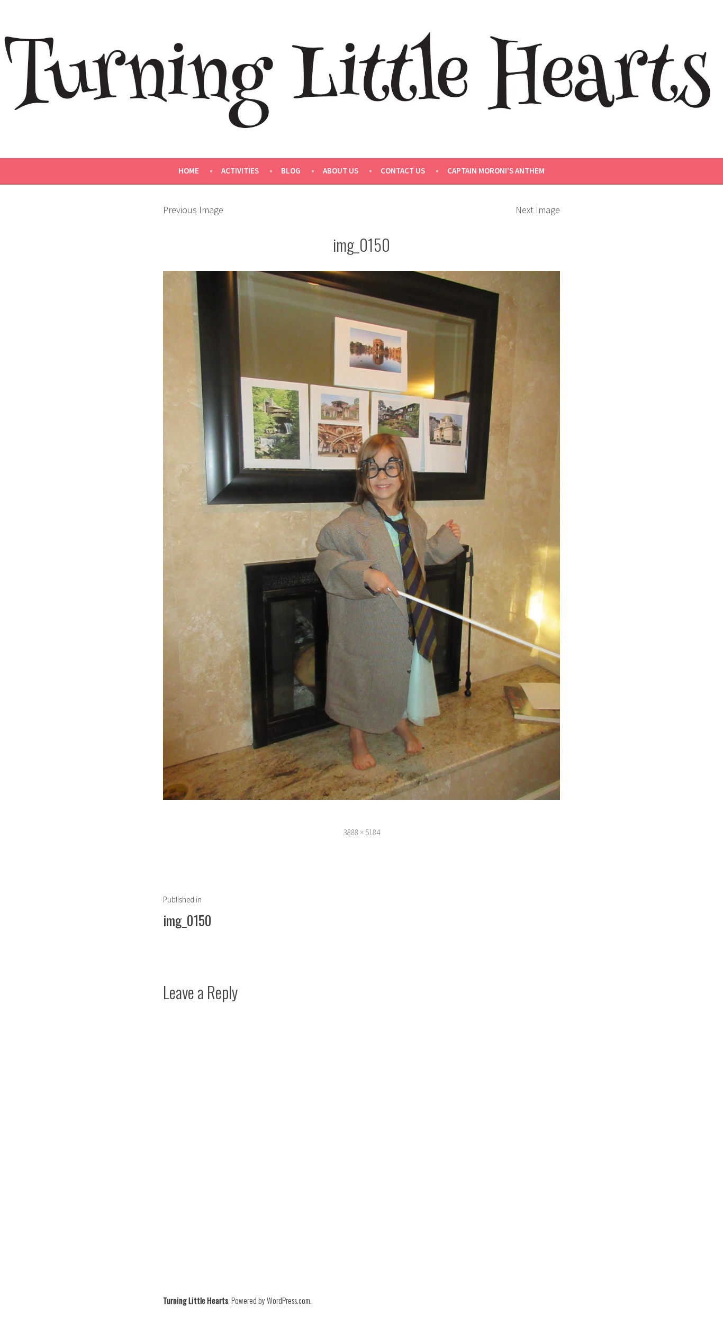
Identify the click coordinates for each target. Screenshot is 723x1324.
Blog (291, 171)
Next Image (538, 210)
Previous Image (193, 210)
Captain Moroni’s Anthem (496, 171)
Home (188, 171)
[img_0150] (361, 534)
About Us (340, 171)
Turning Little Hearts (195, 1300)
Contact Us (403, 171)
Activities (240, 171)
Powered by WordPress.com (270, 1300)
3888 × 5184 (362, 832)
